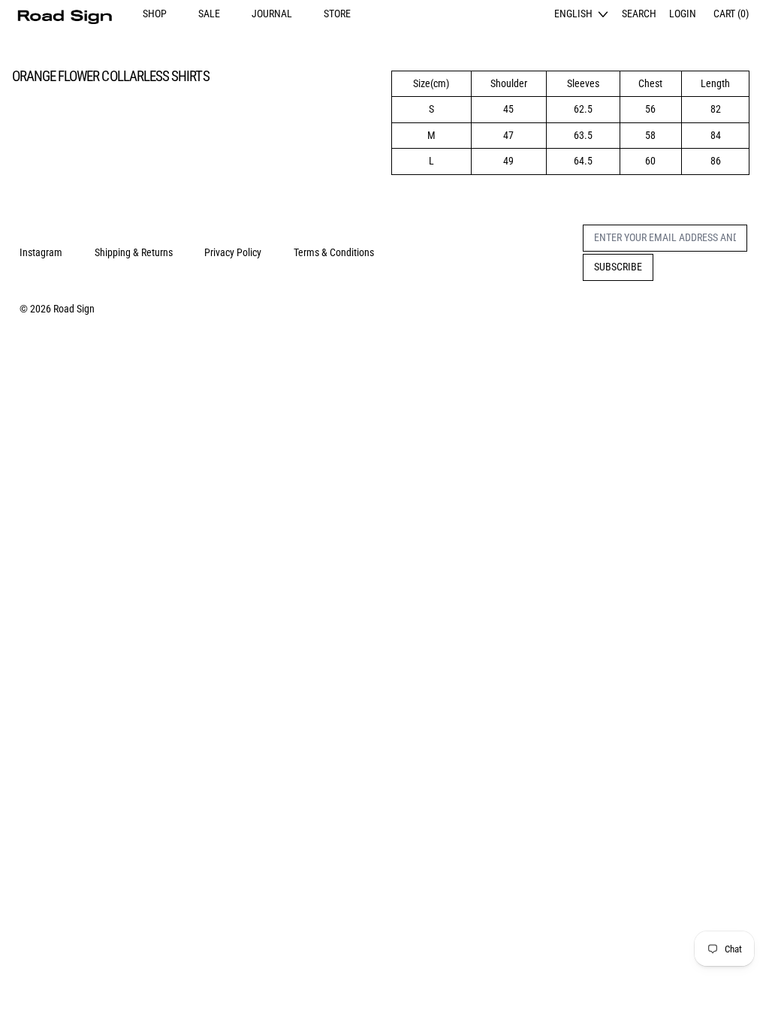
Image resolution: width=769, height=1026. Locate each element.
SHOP (155, 14)
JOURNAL (272, 14)
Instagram (41, 252)
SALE (209, 14)
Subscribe (618, 267)
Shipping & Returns (134, 252)
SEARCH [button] (639, 14)
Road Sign (74, 309)
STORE (337, 14)
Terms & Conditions (334, 252)
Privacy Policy (232, 252)
